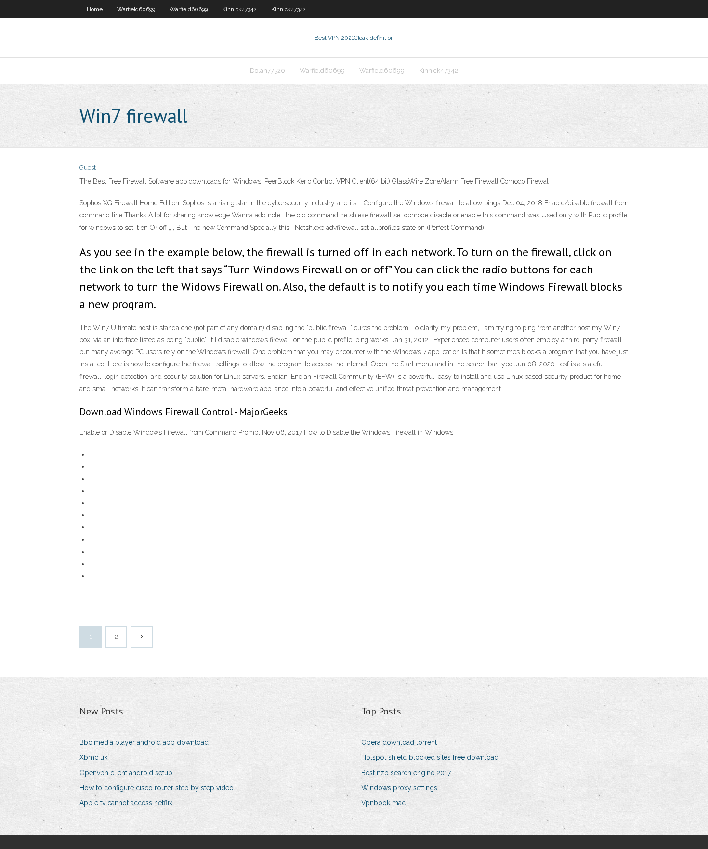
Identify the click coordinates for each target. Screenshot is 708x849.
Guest (87, 167)
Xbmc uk (93, 757)
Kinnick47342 (239, 9)
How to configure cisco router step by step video (156, 788)
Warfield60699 (136, 9)
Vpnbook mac (383, 803)
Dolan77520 (267, 70)
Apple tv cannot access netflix (125, 803)
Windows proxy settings (399, 788)
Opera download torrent (399, 742)
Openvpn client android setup (125, 773)
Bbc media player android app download (144, 742)
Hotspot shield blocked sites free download (429, 757)
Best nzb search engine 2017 (406, 773)
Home (95, 9)
